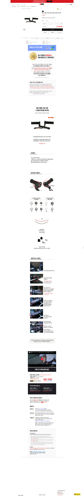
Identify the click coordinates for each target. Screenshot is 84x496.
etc (42, 11)
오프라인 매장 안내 (23, 6)
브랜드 (18, 6)
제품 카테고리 (14, 6)
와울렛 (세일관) (33, 6)
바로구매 (52, 29)
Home (22, 8)
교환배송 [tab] (58, 38)
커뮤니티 (28, 6)
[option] (31, 19)
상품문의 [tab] (47, 38)
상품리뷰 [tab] (37, 38)
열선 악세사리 (29, 8)
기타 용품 (27, 8)
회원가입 (68, 4)
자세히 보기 (49, 1)
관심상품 (52, 32)
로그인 (66, 4)
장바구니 (45, 32)
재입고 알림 (59, 32)
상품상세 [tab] (26, 38)
